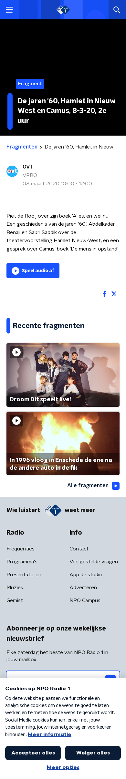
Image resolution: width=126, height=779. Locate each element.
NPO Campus (84, 600)
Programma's (21, 561)
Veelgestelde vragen (93, 561)
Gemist (14, 600)
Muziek (14, 587)
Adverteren (83, 587)
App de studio (85, 574)
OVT (28, 166)
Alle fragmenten (88, 485)
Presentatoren (23, 574)
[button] (9, 10)
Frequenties (20, 548)
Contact (79, 548)
